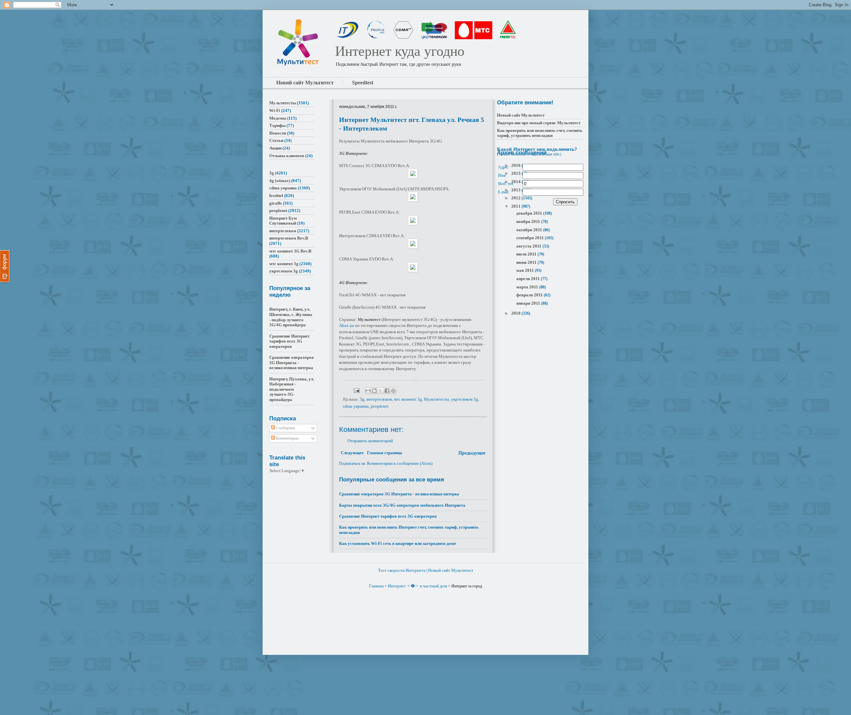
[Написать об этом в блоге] (374, 390)
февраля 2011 (530, 294)
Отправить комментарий (370, 440)
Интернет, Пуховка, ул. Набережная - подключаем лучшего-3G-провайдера (291, 389)
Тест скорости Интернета (402, 570)
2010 (516, 313)
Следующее (352, 452)
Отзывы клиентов (286, 155)
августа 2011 (529, 246)
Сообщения (285, 428)
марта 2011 (527, 286)
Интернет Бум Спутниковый (283, 221)
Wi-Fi (274, 110)
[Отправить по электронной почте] (368, 390)
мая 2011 (525, 270)
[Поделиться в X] (380, 390)
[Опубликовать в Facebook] (387, 390)
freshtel (276, 195)
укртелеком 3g (464, 399)
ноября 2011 (528, 221)
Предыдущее (471, 453)
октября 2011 (529, 229)
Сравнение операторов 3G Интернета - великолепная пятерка (399, 493)
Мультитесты (436, 399)
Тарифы (277, 125)
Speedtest (362, 82)
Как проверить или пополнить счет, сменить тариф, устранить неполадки (539, 133)
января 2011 (528, 303)
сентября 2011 (530, 237)
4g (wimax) (279, 180)
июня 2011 (527, 262)
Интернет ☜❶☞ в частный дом (417, 585)
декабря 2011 (529, 213)
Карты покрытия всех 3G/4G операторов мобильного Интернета (402, 505)
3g (362, 399)
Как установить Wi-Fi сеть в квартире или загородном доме (397, 543)
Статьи (276, 140)
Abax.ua (346, 325)
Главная (376, 585)
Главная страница (384, 452)
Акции (275, 148)
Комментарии (287, 438)
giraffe (275, 203)
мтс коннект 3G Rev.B (290, 251)
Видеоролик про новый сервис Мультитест (538, 122)
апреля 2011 (528, 278)
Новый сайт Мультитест (521, 115)
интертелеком (379, 399)
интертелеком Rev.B (288, 238)
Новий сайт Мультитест (305, 82)
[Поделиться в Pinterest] (393, 390)
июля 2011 (527, 254)
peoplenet (380, 406)
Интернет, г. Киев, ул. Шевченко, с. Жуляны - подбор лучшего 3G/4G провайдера (290, 317)
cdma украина (356, 406)
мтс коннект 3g (408, 399)
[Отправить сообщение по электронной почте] (356, 390)
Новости (277, 133)
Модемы (277, 118)
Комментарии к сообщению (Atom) (399, 463)
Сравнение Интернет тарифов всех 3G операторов (388, 516)
